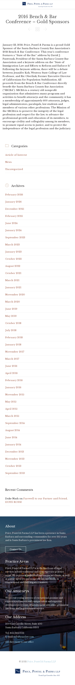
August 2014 (12, 430)
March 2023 (12, 244)
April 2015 (11, 408)
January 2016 (13, 387)
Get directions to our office (19, 642)
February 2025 (14, 216)
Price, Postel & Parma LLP (41, 661)
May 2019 (11, 316)
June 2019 (11, 308)
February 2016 (14, 380)
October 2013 (13, 466)
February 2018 (14, 337)
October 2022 (13, 258)
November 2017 (14, 351)
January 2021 (13, 287)
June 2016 (11, 366)
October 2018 (13, 323)
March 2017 (12, 358)
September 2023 (15, 237)
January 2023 (13, 251)
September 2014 (15, 423)
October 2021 (13, 273)
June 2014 (11, 437)
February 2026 (14, 194)
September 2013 (15, 473)
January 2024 (13, 230)
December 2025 (14, 208)
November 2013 (14, 458)
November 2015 (14, 394)
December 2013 (14, 451)
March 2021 (12, 280)
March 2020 (12, 301)
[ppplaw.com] (37, 4)
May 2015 (10, 401)
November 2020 (15, 294)
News (8, 162)
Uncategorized (14, 169)
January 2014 (13, 444)
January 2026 (13, 201)
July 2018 (10, 330)
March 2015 (12, 416)
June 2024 (11, 223)
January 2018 (13, 344)
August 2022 (12, 266)
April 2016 (11, 373)
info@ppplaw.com (24, 636)
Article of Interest (16, 154)
